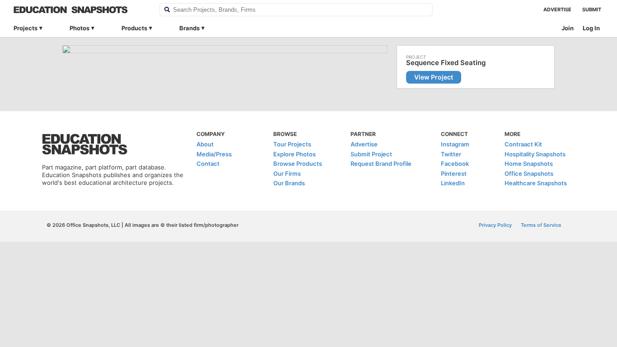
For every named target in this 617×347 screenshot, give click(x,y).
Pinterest (454, 173)
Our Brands (289, 183)
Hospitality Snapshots (535, 154)
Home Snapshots (529, 163)
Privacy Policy (495, 225)
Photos (79, 28)
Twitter (451, 154)
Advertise (557, 9)
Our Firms (287, 173)
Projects (25, 28)
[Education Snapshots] (81, 9)
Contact (208, 163)
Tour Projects (292, 144)
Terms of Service (541, 225)
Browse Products (297, 163)
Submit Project (371, 154)
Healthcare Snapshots (536, 183)
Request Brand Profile (381, 163)
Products (134, 28)
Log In (591, 28)
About (205, 144)
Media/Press (214, 154)
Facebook (455, 163)
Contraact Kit (523, 144)
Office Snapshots (529, 173)
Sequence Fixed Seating (446, 62)
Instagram (455, 144)
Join (567, 28)
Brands (189, 28)
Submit (591, 9)
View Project (433, 77)
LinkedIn (453, 183)
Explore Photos (294, 154)
